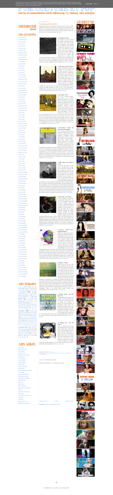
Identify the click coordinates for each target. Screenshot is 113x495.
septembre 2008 (21, 232)
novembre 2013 (21, 108)
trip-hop (27, 335)
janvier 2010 (21, 196)
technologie (27, 334)
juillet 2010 (21, 183)
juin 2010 (20, 185)
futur (28, 296)
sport (22, 332)
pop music (34, 315)
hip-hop (20, 298)
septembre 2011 (21, 152)
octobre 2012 (21, 128)
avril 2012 (20, 137)
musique (21, 310)
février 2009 (21, 221)
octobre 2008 (21, 229)
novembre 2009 (21, 201)
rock (33, 326)
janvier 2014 (21, 103)
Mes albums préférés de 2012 (48, 24)
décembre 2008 (21, 225)
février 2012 (21, 141)
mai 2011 (20, 161)
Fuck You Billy (21, 360)
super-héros (20, 334)
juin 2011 (20, 159)
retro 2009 (34, 321)
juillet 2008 (21, 236)
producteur (34, 317)
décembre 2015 (21, 79)
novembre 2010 (21, 174)
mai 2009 (20, 214)
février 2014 (21, 101)
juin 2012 (20, 134)
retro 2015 (33, 324)
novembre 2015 (21, 81)
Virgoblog (20, 399)
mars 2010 (20, 192)
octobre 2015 (21, 83)
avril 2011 (20, 163)
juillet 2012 (21, 132)
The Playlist (21, 393)
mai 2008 (20, 241)
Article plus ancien (69, 401)
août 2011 (20, 154)
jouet (32, 301)
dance (28, 295)
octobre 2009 (21, 203)
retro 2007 (22, 321)
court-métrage (33, 293)
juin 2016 (20, 66)
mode (33, 309)
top (36, 334)
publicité (22, 318)
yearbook (24, 337)
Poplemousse (21, 384)
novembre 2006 (21, 274)
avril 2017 (20, 44)
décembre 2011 (21, 145)
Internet (20, 301)
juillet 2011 (21, 156)
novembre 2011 (21, 148)
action (32, 287)
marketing (20, 307)
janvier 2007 (21, 269)
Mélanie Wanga (21, 380)
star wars (33, 332)
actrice (20, 288)
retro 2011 (28, 323)
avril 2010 (20, 190)
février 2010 (21, 194)
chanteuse (35, 290)
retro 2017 (20, 326)
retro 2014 (27, 324)
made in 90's (31, 306)
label (30, 303)
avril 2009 (20, 216)
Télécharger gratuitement (52, 123)
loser (29, 304)
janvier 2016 (21, 77)
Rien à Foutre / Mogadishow (24, 388)
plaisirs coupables (33, 314)
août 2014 (20, 97)
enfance (33, 295)
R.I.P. (28, 318)
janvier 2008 (21, 249)
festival (19, 296)
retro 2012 (34, 323)
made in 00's (34, 304)
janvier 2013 (21, 121)
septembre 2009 (21, 205)
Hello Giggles (21, 368)
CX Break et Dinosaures (23, 355)
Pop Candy (20, 382)
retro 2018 (27, 326)
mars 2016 (20, 72)
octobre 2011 (21, 150)
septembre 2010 (21, 179)
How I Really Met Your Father (25, 370)
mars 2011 (20, 165)
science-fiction (23, 329)
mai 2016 (20, 68)
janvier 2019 (21, 37)
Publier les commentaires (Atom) (53, 404)
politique (26, 315)
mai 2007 (20, 263)
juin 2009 (20, 212)
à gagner (20, 287)
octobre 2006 (21, 276)
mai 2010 (20, 187)
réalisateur (34, 318)
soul (36, 331)
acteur (25, 287)
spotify (26, 332)
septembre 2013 (21, 110)
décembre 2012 (21, 123)
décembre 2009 (21, 198)
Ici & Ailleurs (21, 372)
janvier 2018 (21, 41)
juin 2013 (20, 114)
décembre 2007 (21, 252)
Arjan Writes (21, 347)
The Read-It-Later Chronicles (24, 395)
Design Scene (21, 357)
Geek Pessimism (22, 362)
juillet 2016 (21, 64)
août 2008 (20, 234)
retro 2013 (22, 324)
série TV (31, 329)
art (33, 288)
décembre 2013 (21, 106)
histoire (27, 298)
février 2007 (21, 267)
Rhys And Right (22, 386)
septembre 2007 (21, 258)
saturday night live (32, 327)
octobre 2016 (21, 57)
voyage (19, 337)
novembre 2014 (21, 92)
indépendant (30, 299)
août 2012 (20, 130)
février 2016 (21, 75)
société (30, 331)
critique (22, 295)
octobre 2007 (21, 256)
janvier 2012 (21, 143)
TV (33, 335)
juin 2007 (20, 260)
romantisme (21, 327)
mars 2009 (20, 218)
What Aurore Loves (22, 401)
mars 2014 (20, 99)
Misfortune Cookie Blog (23, 378)
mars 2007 (20, 265)
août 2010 (20, 181)
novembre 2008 (21, 227)
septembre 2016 (21, 59)
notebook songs (22, 312)
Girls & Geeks (21, 364)
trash (22, 335)
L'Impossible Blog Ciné (23, 374)
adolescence (27, 288)
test (32, 334)
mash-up (27, 307)
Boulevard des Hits (22, 349)
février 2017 (21, 48)
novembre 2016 (21, 55)
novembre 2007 (21, 254)
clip (32, 292)
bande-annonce (21, 290)
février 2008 (21, 247)
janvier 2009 (21, 223)
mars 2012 (20, 139)
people (35, 312)
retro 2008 (28, 321)
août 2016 (20, 61)
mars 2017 (20, 46)
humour (20, 300)
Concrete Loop (21, 353)
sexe (19, 331)
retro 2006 (34, 320)
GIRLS (32, 296)
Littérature (24, 304)
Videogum (20, 397)
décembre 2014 (21, 90)
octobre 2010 (21, 176)
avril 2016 (20, 70)
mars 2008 (20, 245)
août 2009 (20, 207)
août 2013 (20, 112)
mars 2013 (20, 119)
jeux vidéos (27, 301)
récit (21, 320)
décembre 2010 (21, 172)
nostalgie (32, 311)
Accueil (56, 401)
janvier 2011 (21, 170)
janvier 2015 (21, 88)
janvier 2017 (21, 50)
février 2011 (21, 168)
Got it (96, 3)
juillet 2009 (21, 210)
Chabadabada (21, 351)
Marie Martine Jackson (23, 376)
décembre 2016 (21, 53)
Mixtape (26, 309)
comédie (20, 293)
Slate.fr (24, 331)
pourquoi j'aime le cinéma (26, 317)
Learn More (88, 3)
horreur (32, 298)
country (26, 293)
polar (21, 315)
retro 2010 (22, 323)
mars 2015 (20, 86)
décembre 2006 (21, 271)
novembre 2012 (21, 125)
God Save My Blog (22, 366)
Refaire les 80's (28, 320)
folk (24, 296)
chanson (29, 290)
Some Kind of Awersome (24, 391)
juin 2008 (20, 238)
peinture (29, 312)
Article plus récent (43, 401)
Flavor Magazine (22, 358)
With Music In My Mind (23, 403)
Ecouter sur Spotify (68, 62)
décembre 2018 (21, 39)
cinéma (23, 292)
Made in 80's (23, 306)
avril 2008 (20, 243)
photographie (24, 314)
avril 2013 (20, 117)
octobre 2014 (21, 95)
